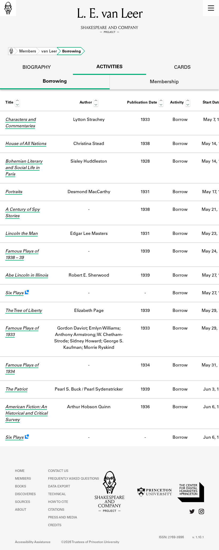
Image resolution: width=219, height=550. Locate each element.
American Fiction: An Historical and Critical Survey (26, 413)
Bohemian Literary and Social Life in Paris (23, 168)
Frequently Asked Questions (73, 478)
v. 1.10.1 (198, 537)
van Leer (49, 52)
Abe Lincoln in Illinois (26, 275)
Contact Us (58, 471)
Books (20, 486)
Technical (57, 494)
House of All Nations (25, 144)
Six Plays (14, 293)
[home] (8, 8)
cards (182, 67)
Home (11, 52)
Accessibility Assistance (32, 542)
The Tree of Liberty (23, 311)
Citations (56, 509)
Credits (54, 525)
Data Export (59, 486)
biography (36, 67)
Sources (22, 502)
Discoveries (25, 494)
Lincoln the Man (21, 234)
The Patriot (16, 389)
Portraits (13, 192)
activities (109, 67)
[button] (211, 8)
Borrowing (55, 81)
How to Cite (58, 502)
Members (27, 52)
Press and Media (62, 517)
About (20, 509)
